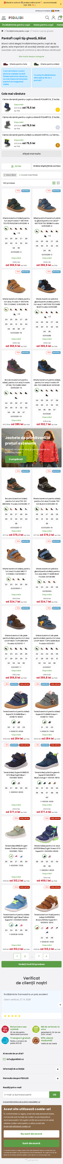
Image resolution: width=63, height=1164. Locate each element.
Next (60, 1004)
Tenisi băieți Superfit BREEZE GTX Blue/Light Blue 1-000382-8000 (16, 775)
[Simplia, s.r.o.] (31, 1160)
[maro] (21, 228)
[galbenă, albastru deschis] (11, 925)
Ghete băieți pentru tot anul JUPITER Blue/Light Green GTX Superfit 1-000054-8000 (47, 848)
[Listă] (58, 183)
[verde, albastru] (44, 856)
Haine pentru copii (43, 24)
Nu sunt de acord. (31, 1134)
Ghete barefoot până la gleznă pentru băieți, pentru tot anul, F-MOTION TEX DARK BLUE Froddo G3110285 (47, 303)
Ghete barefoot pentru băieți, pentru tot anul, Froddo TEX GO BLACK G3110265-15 (47, 501)
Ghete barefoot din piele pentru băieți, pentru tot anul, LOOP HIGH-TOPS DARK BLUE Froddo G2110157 (47, 639)
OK (54, 1094)
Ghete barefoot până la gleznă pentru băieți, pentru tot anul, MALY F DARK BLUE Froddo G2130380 (47, 572)
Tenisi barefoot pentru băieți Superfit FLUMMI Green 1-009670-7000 (47, 714)
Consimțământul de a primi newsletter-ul (21, 1102)
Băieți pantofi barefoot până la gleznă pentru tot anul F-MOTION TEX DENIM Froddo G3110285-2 (47, 222)
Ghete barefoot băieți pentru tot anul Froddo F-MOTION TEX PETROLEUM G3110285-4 (16, 221)
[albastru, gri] (26, 509)
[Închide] (60, 3)
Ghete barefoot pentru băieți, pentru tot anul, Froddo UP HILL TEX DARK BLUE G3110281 (47, 383)
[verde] (6, 228)
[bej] (11, 228)
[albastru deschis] (21, 856)
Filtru (17, 166)
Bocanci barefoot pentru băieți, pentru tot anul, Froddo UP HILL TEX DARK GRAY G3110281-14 (16, 384)
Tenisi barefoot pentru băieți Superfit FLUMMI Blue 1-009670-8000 (16, 714)
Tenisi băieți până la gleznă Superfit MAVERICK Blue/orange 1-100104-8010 (47, 775)
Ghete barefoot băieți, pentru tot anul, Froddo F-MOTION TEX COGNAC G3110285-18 (16, 302)
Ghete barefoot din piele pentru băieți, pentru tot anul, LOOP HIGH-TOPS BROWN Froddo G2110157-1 (16, 639)
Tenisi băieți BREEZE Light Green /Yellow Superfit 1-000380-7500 (16, 848)
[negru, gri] (21, 393)
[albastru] (26, 228)
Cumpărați (16, 459)
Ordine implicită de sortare (47, 166)
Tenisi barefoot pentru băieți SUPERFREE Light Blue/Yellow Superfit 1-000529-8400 (16, 917)
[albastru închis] (37, 312)
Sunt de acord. (31, 1143)
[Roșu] (16, 228)
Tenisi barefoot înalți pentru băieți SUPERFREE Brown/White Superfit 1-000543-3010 (47, 918)
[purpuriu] (18, 783)
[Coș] (54, 183)
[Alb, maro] (37, 927)
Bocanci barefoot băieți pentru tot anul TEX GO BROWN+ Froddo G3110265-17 (16, 501)
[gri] (6, 393)
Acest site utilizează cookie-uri (17, 1126)
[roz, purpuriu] (49, 856)
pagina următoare (46, 956)
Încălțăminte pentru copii (16, 24)
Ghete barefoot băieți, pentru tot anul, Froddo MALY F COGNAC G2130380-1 (16, 571)
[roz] (16, 393)
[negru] (14, 233)
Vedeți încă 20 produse (31, 964)
